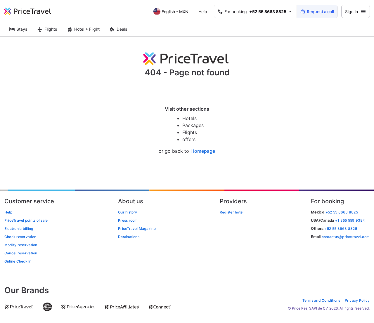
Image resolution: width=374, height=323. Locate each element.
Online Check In (18, 261)
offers (188, 139)
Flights (50, 29)
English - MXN (175, 11)
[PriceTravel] (31, 11)
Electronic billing (18, 228)
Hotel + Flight (87, 29)
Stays (21, 29)
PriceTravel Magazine (137, 228)
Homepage (203, 151)
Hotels (189, 118)
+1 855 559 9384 (350, 220)
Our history (127, 212)
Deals (122, 29)
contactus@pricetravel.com (346, 237)
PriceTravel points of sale (26, 220)
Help (202, 11)
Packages (193, 125)
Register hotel (231, 212)
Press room (128, 220)
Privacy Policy (357, 300)
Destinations (128, 237)
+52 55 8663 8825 (341, 228)
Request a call (320, 11)
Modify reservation (20, 245)
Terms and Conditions (321, 300)
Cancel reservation (20, 253)
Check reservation (20, 237)
